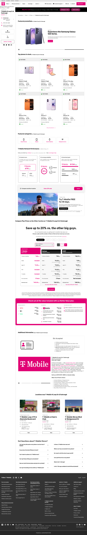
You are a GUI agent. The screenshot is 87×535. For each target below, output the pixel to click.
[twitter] (6, 45)
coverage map (52, 153)
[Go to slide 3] (65, 49)
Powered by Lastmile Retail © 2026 (43, 532)
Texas (26, 15)
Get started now (63, 208)
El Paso (31, 15)
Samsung (60, 369)
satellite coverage (56, 367)
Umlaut (29, 153)
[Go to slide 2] (45, 49)
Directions (7, 31)
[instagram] (11, 45)
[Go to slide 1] (25, 49)
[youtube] (9, 45)
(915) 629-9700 (70, 426)
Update (78, 188)
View (29, 432)
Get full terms (49, 41)
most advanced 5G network (68, 365)
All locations (20, 15)
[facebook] (4, 45)
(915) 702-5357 (47, 426)
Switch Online (76, 9)
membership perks (71, 362)
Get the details (51, 37)
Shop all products (51, 128)
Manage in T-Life (65, 9)
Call (8, 37)
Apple (55, 369)
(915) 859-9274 (25, 424)
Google (67, 369)
